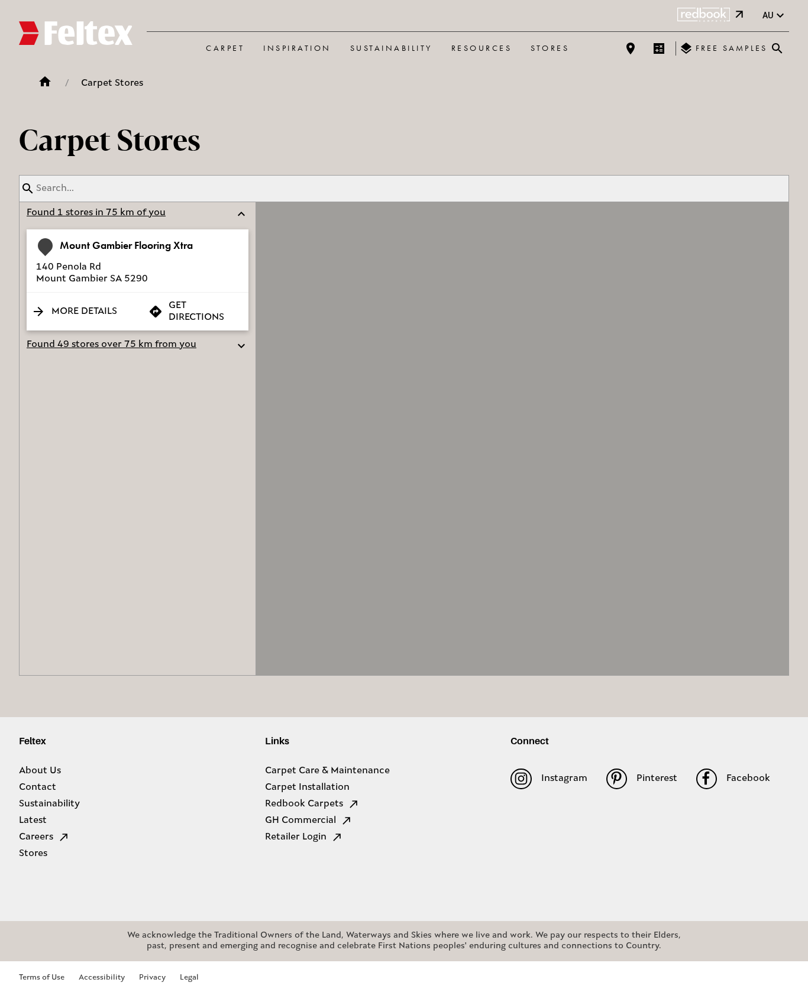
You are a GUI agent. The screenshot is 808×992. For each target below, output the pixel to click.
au (768, 15)
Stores (550, 48)
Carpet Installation (307, 787)
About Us (40, 771)
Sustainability (391, 48)
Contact (37, 787)
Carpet (225, 48)
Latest (33, 820)
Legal (189, 977)
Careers (36, 837)
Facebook (748, 778)
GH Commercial (300, 820)
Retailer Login (296, 837)
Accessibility (102, 977)
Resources (481, 48)
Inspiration (297, 48)
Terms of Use (41, 977)
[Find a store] (630, 48)
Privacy (152, 977)
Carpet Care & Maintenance (327, 771)
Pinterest (656, 778)
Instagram (564, 778)
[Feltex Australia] (75, 34)
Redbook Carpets (304, 804)
